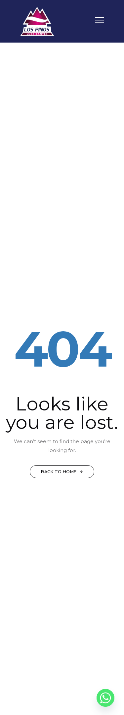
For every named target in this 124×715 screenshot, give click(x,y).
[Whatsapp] (105, 698)
